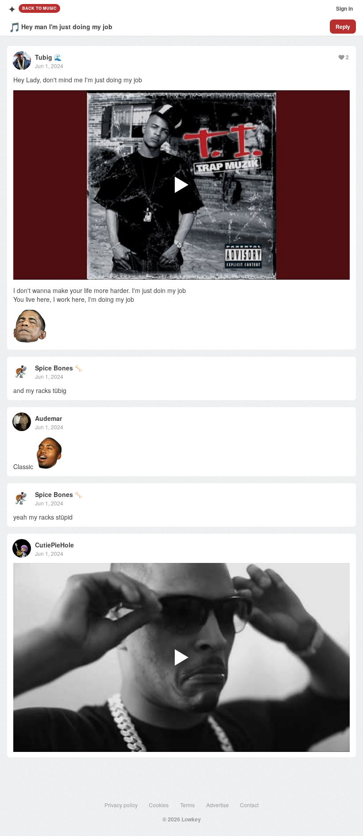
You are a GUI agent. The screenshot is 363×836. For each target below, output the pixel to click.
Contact (249, 805)
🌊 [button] (58, 57)
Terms (187, 805)
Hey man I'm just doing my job (66, 26)
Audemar (48, 418)
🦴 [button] (78, 367)
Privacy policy (121, 805)
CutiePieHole (54, 544)
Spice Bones (54, 367)
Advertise (217, 805)
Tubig (43, 57)
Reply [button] (343, 27)
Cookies (159, 805)
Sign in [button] (344, 8)
